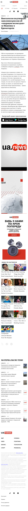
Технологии (18, 445)
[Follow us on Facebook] (14, 11)
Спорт (3, 448)
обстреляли (4, 93)
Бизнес (3, 445)
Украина (16, 438)
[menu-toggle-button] (1, 2)
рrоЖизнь (17, 448)
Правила (3, 499)
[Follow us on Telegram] (18, 11)
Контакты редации (5, 505)
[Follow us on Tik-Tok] (10, 11)
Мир (8, 16)
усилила (3, 108)
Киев (2, 441)
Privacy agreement (5, 502)
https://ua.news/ (19, 452)
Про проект (3, 496)
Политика (17, 441)
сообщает (17, 66)
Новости (3, 16)
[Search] (26, 2)
